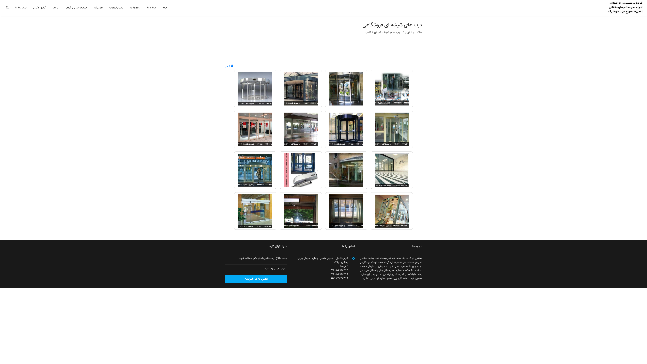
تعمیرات (98, 8)
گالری (408, 32)
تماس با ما (20, 8)
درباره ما (151, 8)
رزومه (55, 8)
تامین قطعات (116, 8)
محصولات (135, 8)
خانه (165, 8)
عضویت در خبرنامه (256, 279)
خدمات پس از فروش (76, 8)
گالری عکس (39, 8)
